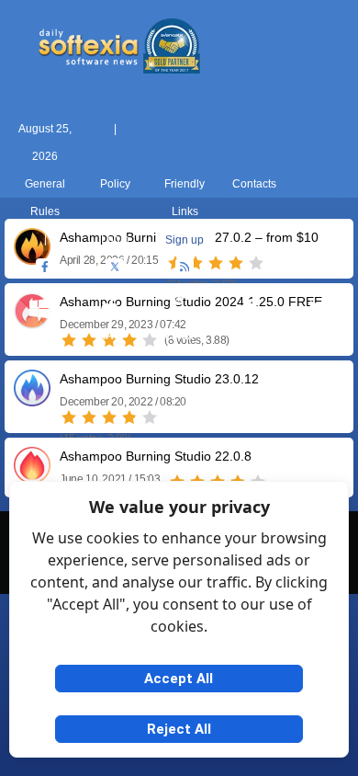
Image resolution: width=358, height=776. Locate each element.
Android (319, 335)
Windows (40, 335)
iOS (249, 335)
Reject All (179, 729)
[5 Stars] (149, 417)
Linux (179, 335)
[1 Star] (69, 417)
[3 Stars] (109, 417)
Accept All (178, 678)
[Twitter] (115, 267)
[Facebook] (45, 267)
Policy (115, 183)
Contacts (254, 183)
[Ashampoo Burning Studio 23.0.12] (32, 399)
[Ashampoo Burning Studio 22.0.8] (32, 477)
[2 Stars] (89, 417)
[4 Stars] (129, 417)
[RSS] (184, 267)
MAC (109, 335)
